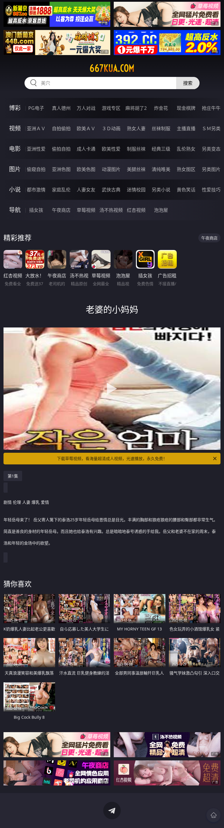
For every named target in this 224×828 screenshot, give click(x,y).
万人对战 (86, 108)
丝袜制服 (161, 128)
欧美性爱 (111, 149)
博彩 (15, 108)
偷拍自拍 (61, 149)
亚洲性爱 (36, 149)
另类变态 (211, 149)
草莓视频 (86, 210)
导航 (15, 210)
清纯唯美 (161, 169)
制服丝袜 (136, 149)
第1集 (13, 476)
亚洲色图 (61, 169)
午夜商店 (61, 210)
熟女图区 (186, 169)
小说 (15, 189)
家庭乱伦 (61, 189)
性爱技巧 (211, 189)
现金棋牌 (186, 108)
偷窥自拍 (36, 169)
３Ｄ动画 (111, 128)
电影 (15, 149)
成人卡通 (86, 149)
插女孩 (36, 210)
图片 (15, 169)
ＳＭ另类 (211, 128)
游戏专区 (111, 108)
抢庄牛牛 (211, 108)
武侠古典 (111, 189)
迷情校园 (136, 189)
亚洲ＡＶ (36, 128)
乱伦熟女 (186, 149)
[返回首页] (213, 815)
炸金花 (161, 108)
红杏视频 (136, 210)
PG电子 (36, 108)
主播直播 (186, 128)
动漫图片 (111, 169)
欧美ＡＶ (86, 128)
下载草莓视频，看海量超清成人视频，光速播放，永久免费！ (112, 458)
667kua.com (112, 68)
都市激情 (36, 189)
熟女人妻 (136, 128)
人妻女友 (86, 189)
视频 (15, 128)
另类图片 (211, 169)
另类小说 (161, 189)
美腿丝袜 (136, 169)
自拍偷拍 (61, 128)
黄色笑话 (186, 189)
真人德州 (61, 108)
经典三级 (161, 149)
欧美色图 (86, 169)
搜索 (187, 83)
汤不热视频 (111, 210)
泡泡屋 (161, 210)
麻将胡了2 (136, 108)
